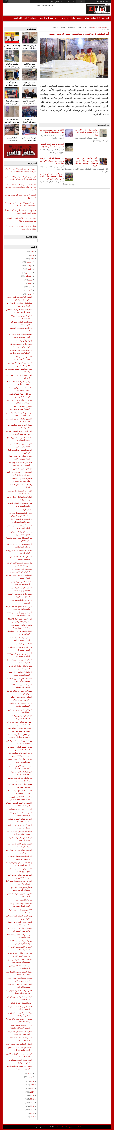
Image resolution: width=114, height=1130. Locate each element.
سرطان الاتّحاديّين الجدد (23, 900)
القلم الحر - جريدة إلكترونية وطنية (68, 1127)
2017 (32, 1103)
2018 (32, 1099)
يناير (30, 1077)
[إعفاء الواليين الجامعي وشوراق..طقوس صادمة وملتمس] (12, 38)
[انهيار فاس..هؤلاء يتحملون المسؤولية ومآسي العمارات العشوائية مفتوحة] (29, 74)
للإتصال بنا (71, 1)
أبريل (29, 290)
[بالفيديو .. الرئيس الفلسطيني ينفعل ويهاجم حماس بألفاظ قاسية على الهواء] (29, 93)
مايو (30, 287)
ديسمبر (29, 262)
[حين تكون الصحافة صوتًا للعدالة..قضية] (30, 38)
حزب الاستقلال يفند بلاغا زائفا (21, 1003)
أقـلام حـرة (104, 24)
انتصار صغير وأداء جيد (24, 644)
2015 (32, 1110)
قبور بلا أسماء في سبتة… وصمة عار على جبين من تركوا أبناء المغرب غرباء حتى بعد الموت (20, 187)
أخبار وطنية (95, 18)
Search (6, 1)
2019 (32, 1095)
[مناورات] (29, 56)
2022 (32, 1085)
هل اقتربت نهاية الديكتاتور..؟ (21, 469)
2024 (32, 259)
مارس (29, 294)
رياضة (57, 18)
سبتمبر (29, 273)
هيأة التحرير (80, 1)
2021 (32, 1088)
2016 (32, 1106)
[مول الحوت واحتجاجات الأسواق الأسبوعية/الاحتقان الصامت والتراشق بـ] (29, 111)
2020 (32, 1092)
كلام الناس (17, 18)
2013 (32, 1117)
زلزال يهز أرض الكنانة (24, 341)
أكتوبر (29, 269)
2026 (32, 252)
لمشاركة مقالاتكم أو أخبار (58, 1)
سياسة (79, 18)
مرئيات (95, 24)
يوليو (30, 280)
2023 (32, 1081)
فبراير (29, 1073)
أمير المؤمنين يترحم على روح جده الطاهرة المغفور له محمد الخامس (79, 34)
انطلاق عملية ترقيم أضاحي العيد (20, 809)
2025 (32, 255)
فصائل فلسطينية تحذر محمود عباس (19, 1044)
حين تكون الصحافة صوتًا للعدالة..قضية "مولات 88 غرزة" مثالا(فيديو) (29, 47)
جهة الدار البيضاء (46, 18)
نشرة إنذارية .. (27, 509)
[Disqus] (74, 217)
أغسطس (28, 276)
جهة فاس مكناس (31, 18)
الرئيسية (105, 18)
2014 (32, 1113)
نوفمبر (29, 265)
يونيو (30, 283)
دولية (87, 18)
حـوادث (65, 18)
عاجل (73, 18)
